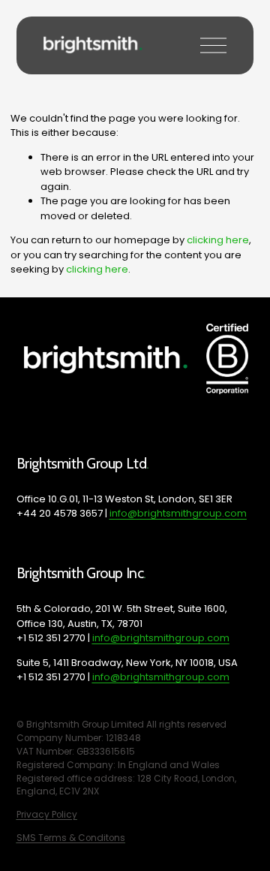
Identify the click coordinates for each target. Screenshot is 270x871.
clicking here (218, 240)
